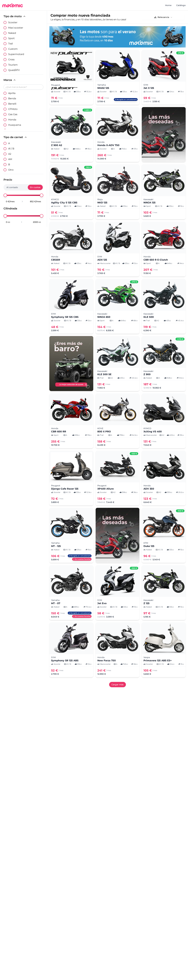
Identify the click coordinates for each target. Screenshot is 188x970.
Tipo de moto (13, 16)
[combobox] (163, 17)
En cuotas (35, 187)
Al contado (12, 187)
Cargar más (117, 684)
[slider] (5, 195)
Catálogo (181, 5)
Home (168, 5)
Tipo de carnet (13, 137)
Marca (8, 80)
